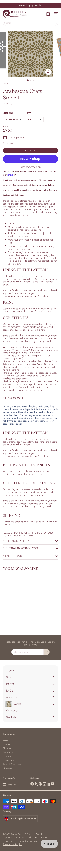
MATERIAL (8, 113)
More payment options (31, 166)
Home (5, 83)
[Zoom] (48, 72)
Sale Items (7, 756)
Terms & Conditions (12, 764)
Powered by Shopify (12, 844)
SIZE (29, 113)
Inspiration (7, 744)
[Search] (55, 23)
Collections (8, 752)
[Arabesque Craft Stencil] (24, 601)
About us (7, 748)
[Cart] (48, 14)
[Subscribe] (47, 652)
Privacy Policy (9, 760)
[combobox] (30, 23)
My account (8, 768)
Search (6, 739)
